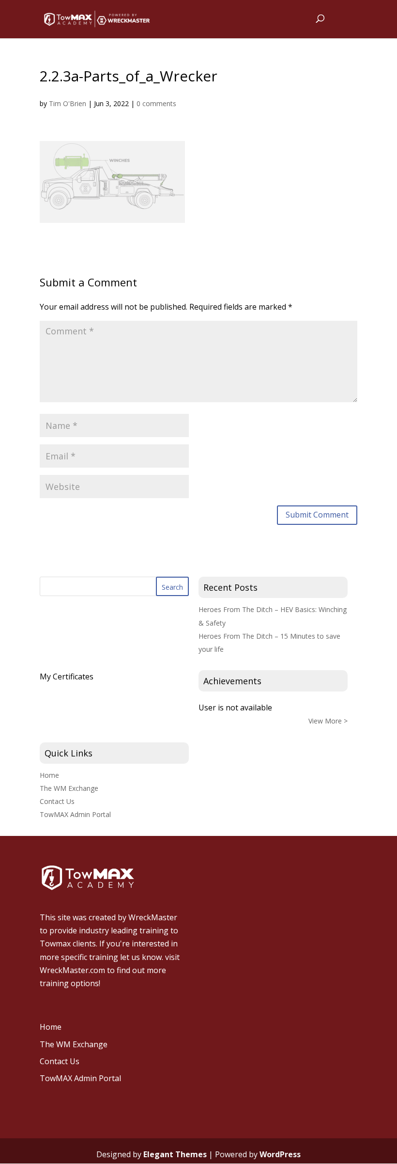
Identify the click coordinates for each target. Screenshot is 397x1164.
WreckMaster (152, 917)
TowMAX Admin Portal (75, 814)
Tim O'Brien (67, 103)
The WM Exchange (69, 788)
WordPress (280, 1154)
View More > (328, 720)
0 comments (156, 103)
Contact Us (57, 801)
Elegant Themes (175, 1154)
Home (49, 775)
